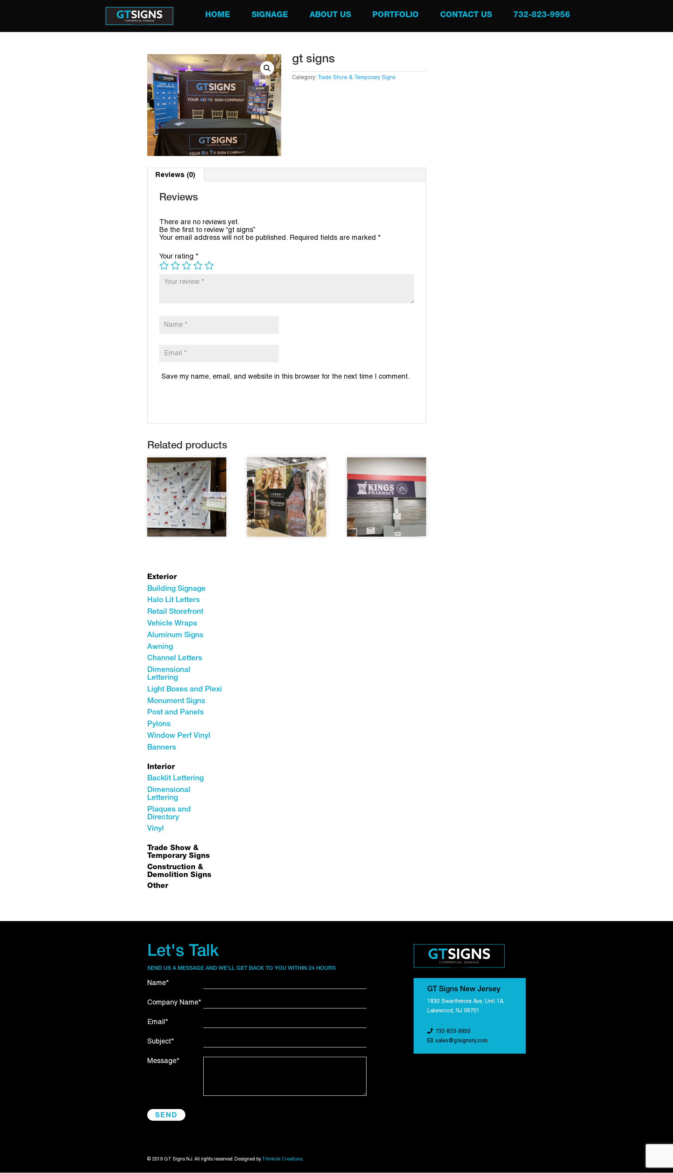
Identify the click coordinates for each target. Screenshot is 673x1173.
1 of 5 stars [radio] (164, 265)
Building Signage (176, 589)
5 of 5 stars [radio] (209, 265)
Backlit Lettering (175, 778)
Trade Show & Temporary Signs (356, 77)
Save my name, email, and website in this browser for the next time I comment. (285, 377)
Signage (270, 16)
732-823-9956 (541, 16)
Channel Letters (174, 658)
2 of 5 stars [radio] (175, 265)
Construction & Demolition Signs (179, 871)
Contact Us (466, 16)
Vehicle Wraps (172, 623)
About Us (330, 16)
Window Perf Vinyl (178, 736)
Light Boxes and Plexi (184, 689)
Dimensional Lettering (168, 674)
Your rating (179, 256)
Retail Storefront (175, 612)
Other (157, 886)
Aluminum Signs (175, 635)
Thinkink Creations (282, 1159)
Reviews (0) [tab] (175, 174)
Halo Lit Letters (173, 600)
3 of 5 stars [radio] (186, 265)
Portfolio (395, 16)
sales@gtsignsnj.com (461, 1041)
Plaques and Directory (169, 813)
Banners (161, 747)
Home (217, 16)
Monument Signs (176, 701)
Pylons (159, 724)
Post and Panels (175, 712)
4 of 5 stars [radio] (198, 265)
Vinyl (155, 829)
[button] (267, 68)
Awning (160, 647)
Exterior (162, 577)
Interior (161, 767)
